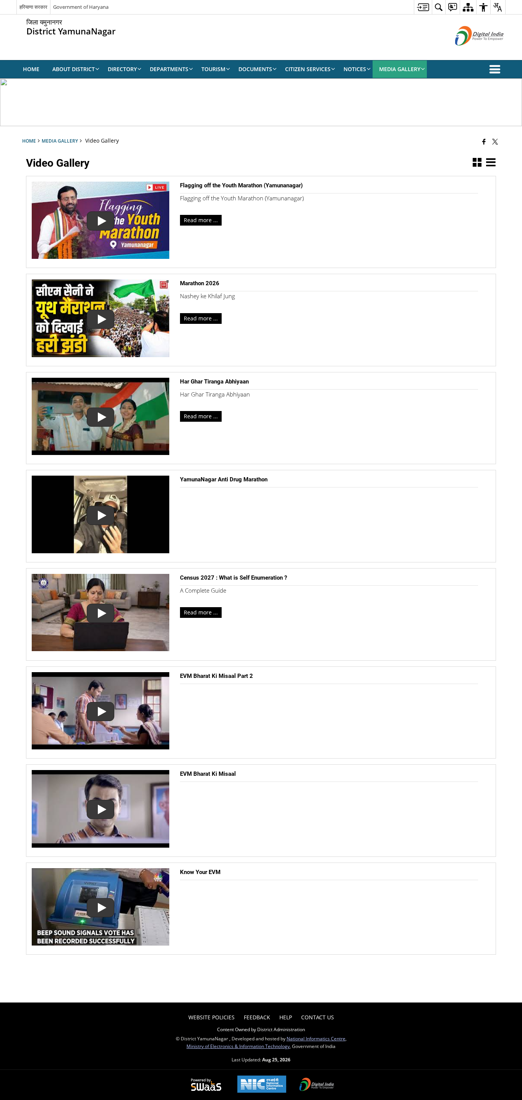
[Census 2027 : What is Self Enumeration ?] (100, 649)
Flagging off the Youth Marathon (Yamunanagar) (241, 185)
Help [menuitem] (285, 1017)
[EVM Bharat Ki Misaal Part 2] (100, 747)
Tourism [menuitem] (213, 69)
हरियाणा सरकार (33, 6)
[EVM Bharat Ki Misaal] (100, 845)
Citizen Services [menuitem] (308, 69)
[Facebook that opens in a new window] (484, 141)
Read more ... (201, 220)
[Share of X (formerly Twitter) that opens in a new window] (495, 141)
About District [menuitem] (73, 69)
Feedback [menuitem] (257, 1017)
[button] (496, 69)
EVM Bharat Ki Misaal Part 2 (216, 676)
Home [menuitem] (31, 69)
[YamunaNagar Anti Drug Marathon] (100, 551)
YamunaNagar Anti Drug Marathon (223, 479)
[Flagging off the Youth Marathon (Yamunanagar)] (100, 256)
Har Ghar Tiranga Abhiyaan (214, 381)
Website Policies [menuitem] (211, 1017)
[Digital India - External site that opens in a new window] (470, 51)
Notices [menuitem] (355, 69)
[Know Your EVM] (100, 943)
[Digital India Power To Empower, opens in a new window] (316, 1085)
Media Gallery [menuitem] (399, 69)
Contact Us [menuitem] (317, 1017)
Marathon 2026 (199, 283)
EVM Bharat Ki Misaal (208, 773)
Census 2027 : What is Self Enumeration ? (233, 577)
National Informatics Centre (316, 1038)
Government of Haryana (81, 6)
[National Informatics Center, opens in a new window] (262, 1085)
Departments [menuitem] (169, 69)
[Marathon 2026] (100, 355)
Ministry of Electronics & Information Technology (238, 1046)
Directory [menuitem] (122, 69)
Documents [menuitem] (255, 69)
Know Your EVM (200, 872)
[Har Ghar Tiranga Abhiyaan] (100, 453)
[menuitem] (423, 7)
